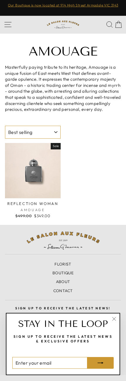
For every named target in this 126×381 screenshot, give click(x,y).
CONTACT (63, 290)
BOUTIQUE (63, 272)
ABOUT (63, 281)
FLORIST (63, 264)
